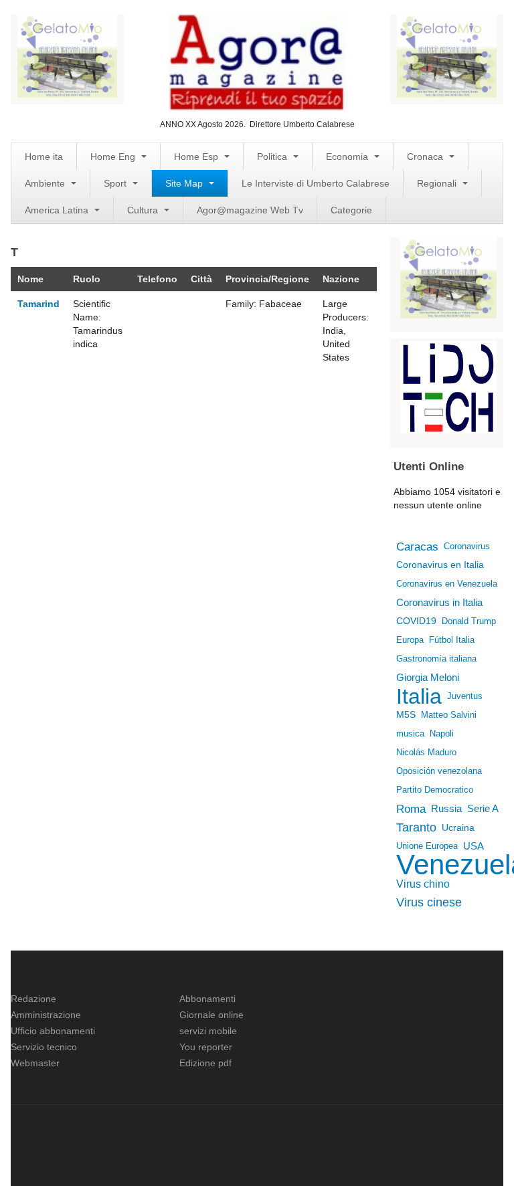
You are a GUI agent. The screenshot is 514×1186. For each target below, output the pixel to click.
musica (410, 733)
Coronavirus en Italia (440, 565)
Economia (348, 156)
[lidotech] (448, 386)
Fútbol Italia (452, 640)
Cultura (144, 210)
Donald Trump (469, 621)
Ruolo (86, 279)
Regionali (438, 183)
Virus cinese (429, 902)
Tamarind (38, 303)
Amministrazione (46, 1014)
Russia (446, 808)
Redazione (33, 998)
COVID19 (416, 621)
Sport (116, 183)
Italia (419, 696)
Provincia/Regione (267, 279)
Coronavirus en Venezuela (446, 584)
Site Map (185, 183)
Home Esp (197, 156)
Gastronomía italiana (436, 659)
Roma (411, 808)
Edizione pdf (205, 1063)
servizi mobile (208, 1030)
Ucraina (461, 827)
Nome (30, 279)
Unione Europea (427, 846)
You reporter (205, 1047)
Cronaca (426, 156)
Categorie (351, 210)
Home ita (44, 156)
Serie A (483, 808)
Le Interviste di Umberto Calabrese (316, 183)
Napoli (442, 733)
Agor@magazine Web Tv (250, 210)
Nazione (341, 279)
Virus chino (423, 884)
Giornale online (211, 1014)
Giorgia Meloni (427, 677)
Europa (410, 640)
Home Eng (114, 156)
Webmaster (35, 1063)
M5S (406, 715)
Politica (273, 156)
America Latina (58, 210)
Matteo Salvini (449, 715)
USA (473, 846)
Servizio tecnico (44, 1047)
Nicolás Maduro (426, 752)
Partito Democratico (434, 790)
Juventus (465, 696)
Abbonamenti (207, 998)
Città (201, 279)
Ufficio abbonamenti (53, 1030)
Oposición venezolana (439, 771)
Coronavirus (467, 546)
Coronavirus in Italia (439, 602)
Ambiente (46, 183)
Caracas (417, 546)
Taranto (416, 827)
